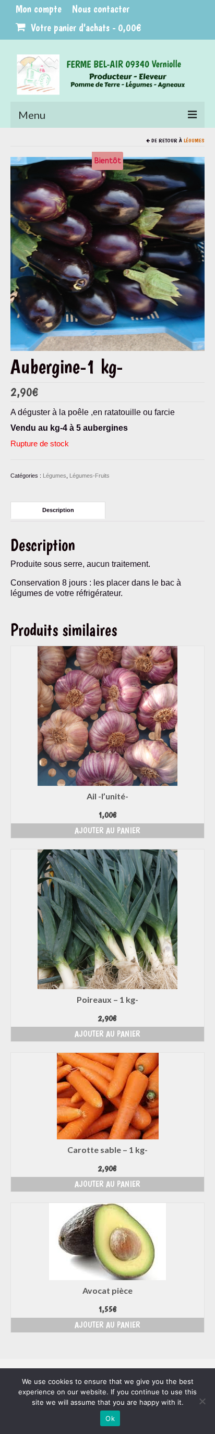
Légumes (194, 140)
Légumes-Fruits (89, 475)
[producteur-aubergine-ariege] (107, 253)
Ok (110, 1418)
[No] (202, 1401)
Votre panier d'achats (84, 27)
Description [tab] (58, 510)
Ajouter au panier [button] (107, 830)
